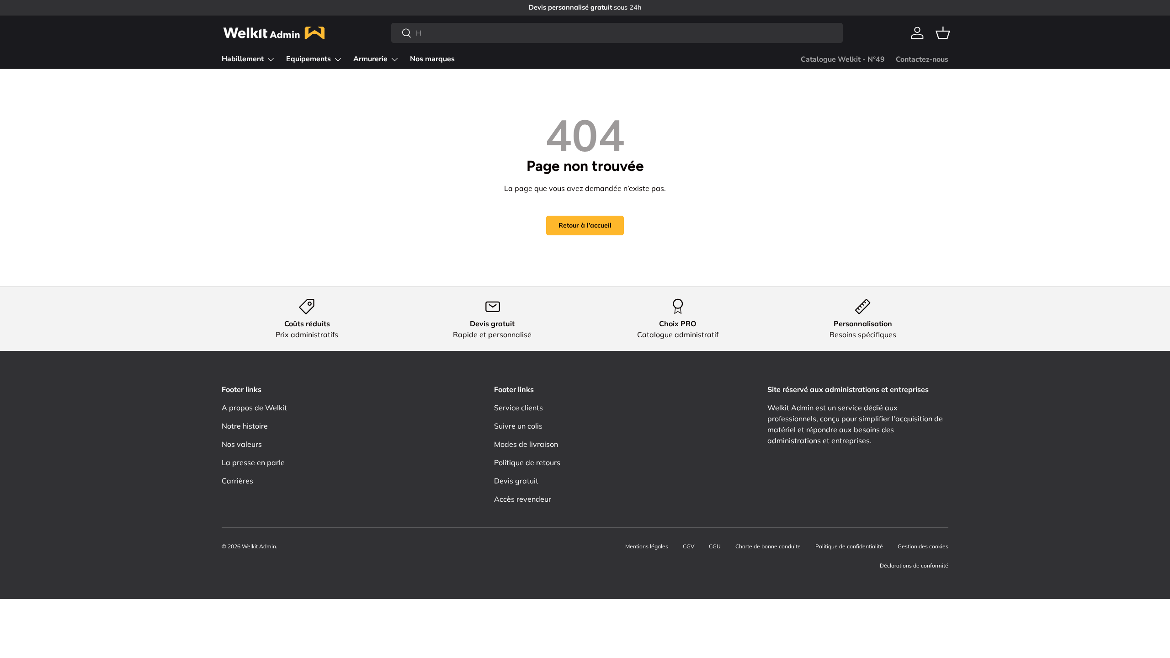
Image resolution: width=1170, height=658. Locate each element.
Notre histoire (245, 425)
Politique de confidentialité (849, 546)
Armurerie (370, 59)
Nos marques (432, 59)
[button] (943, 33)
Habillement (243, 59)
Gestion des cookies (923, 546)
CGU (715, 546)
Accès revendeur (522, 499)
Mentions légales (646, 546)
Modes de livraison (526, 444)
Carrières (237, 480)
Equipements (308, 59)
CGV (688, 546)
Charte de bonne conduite (768, 546)
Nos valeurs (242, 444)
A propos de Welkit (254, 407)
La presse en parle (253, 462)
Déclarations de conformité (914, 565)
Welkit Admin (259, 546)
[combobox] (617, 33)
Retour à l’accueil (585, 225)
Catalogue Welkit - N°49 (843, 59)
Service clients (518, 407)
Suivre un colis (518, 425)
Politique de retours (527, 462)
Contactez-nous (922, 59)
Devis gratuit (516, 480)
